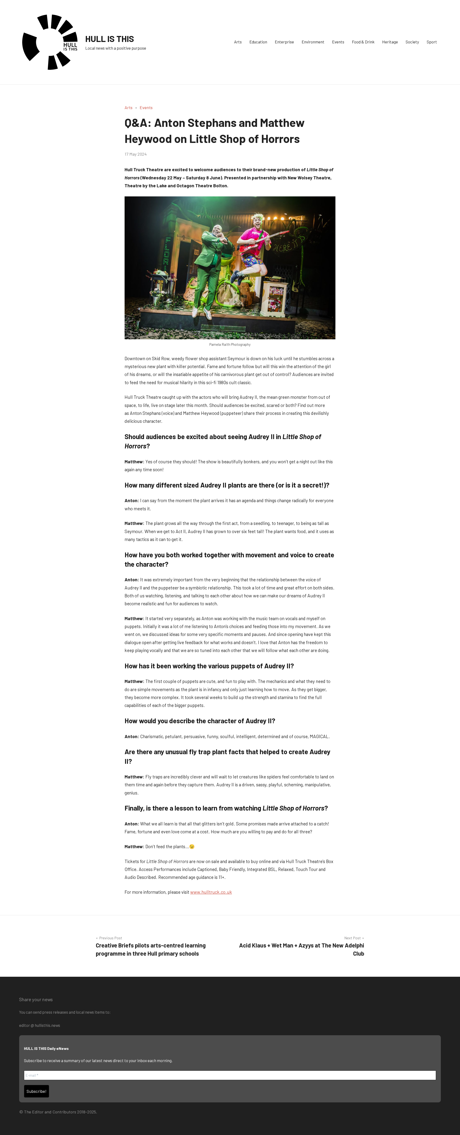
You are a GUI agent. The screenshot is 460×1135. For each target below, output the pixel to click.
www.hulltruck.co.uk (211, 892)
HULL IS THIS (109, 38)
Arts (238, 41)
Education (258, 41)
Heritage (390, 41)
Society (412, 41)
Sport (432, 41)
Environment (313, 41)
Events (338, 41)
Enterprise (284, 41)
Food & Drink (363, 41)
